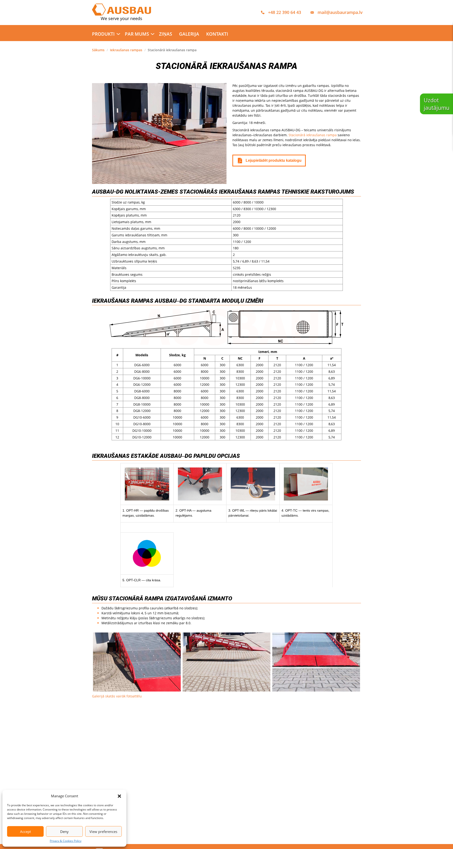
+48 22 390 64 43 (284, 12)
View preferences (103, 831)
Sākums (98, 50)
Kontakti (217, 34)
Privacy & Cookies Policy (65, 841)
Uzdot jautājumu (436, 103)
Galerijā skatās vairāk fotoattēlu (117, 696)
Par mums (137, 34)
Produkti (103, 34)
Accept (25, 831)
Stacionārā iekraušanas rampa (313, 135)
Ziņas (165, 34)
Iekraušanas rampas (126, 50)
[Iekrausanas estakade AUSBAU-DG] (316, 662)
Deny (64, 831)
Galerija (189, 34)
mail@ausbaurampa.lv (340, 12)
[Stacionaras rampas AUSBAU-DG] (137, 662)
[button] (119, 796)
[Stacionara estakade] (226, 662)
